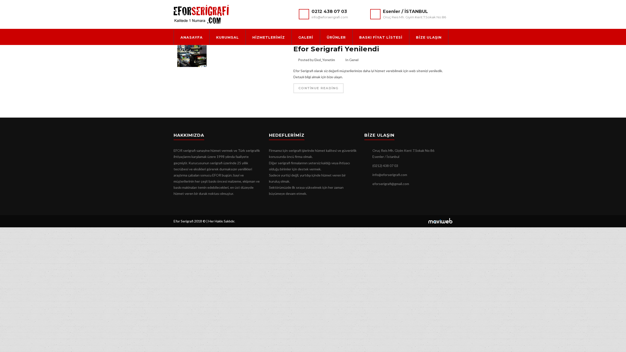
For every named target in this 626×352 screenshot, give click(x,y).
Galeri (305, 37)
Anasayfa (191, 37)
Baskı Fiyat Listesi (380, 37)
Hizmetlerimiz (268, 37)
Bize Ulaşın (429, 37)
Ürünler (336, 37)
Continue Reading (318, 88)
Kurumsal (227, 37)
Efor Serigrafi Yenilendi (336, 49)
